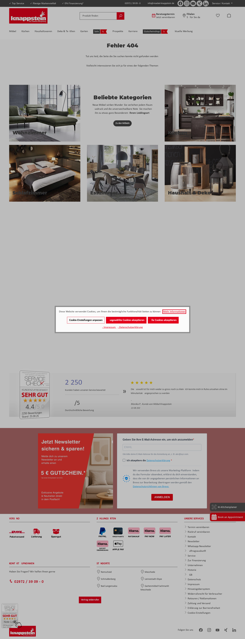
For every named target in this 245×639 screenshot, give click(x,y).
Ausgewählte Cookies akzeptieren (126, 320)
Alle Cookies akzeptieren (163, 320)
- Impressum (109, 327)
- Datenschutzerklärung (130, 327)
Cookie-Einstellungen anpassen (85, 320)
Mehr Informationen (174, 311)
